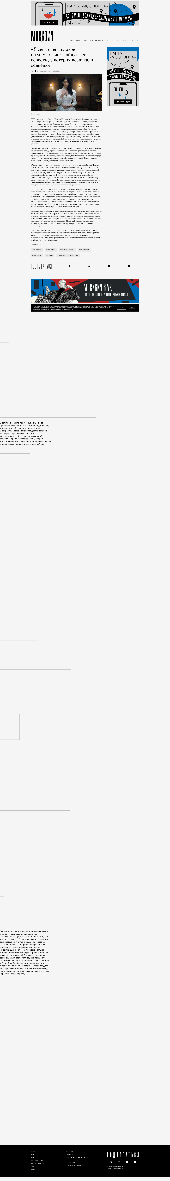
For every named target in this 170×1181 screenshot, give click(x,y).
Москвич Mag (117, 1166)
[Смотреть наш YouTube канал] (129, 266)
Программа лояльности (74, 1165)
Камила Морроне (84, 249)
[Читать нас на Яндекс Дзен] (109, 266)
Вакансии (69, 1154)
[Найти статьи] (138, 40)
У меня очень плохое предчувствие (68, 255)
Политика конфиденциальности (77, 1157)
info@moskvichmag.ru (118, 1168)
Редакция (69, 1151)
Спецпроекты (70, 1162)
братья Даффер (50, 249)
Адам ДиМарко (36, 249)
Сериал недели (36, 255)
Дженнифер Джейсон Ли (67, 249)
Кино (32, 71)
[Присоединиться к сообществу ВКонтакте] (89, 266)
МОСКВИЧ (42, 36)
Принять (121, 307)
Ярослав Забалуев (43, 71)
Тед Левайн (49, 255)
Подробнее (132, 307)
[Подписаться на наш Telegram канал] (69, 266)
